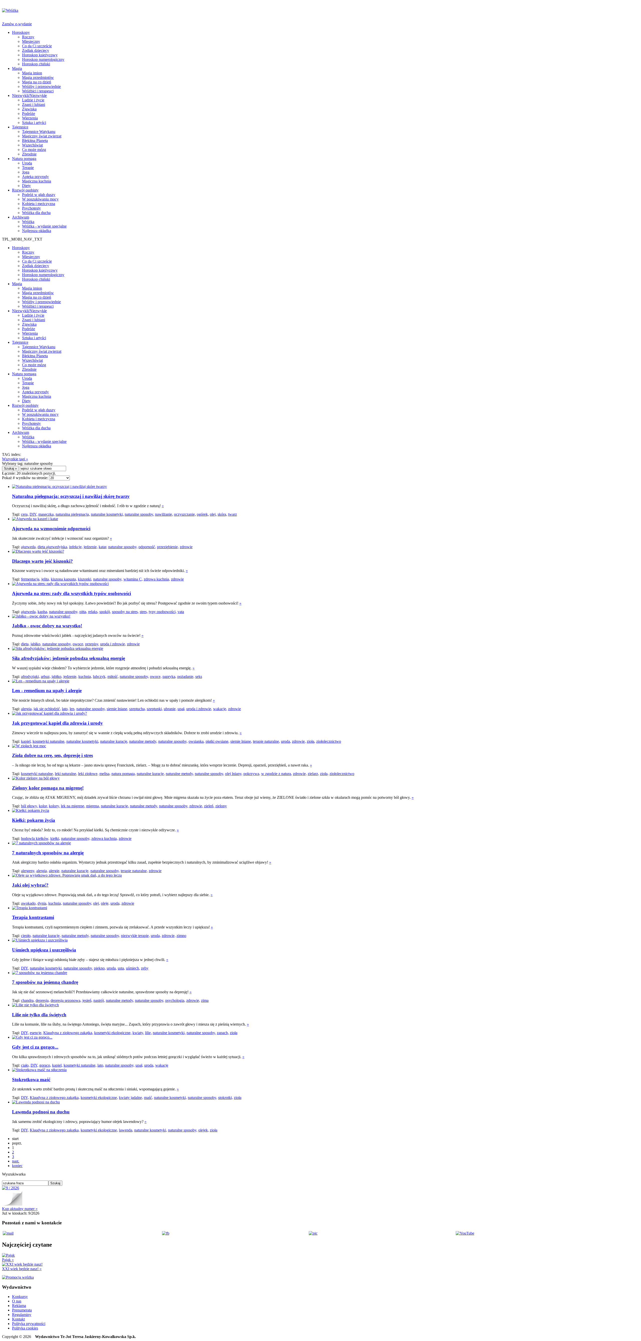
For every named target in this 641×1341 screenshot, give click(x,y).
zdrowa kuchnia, (157, 579)
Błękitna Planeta (35, 140)
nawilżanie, (164, 514)
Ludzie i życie (33, 100)
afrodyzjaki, (30, 676)
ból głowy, (29, 806)
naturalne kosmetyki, (107, 514)
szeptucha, (137, 709)
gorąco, (45, 1065)
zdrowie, (299, 741)
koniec (17, 1166)
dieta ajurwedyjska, (53, 547)
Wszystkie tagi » (15, 459)
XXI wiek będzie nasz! (22, 1269)
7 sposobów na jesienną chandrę (45, 982)
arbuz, (46, 676)
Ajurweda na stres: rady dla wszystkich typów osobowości (71, 593)
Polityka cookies (25, 1328)
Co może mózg (34, 149)
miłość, (113, 676)
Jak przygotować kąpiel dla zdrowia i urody (57, 723)
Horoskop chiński (36, 64)
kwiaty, (138, 1033)
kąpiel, (26, 741)
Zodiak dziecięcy (35, 50)
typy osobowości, (163, 612)
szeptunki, (155, 709)
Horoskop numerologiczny (43, 59)
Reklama (19, 1305)
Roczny (28, 37)
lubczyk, (99, 676)
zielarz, (313, 774)
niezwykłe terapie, (135, 935)
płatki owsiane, (217, 741)
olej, (213, 514)
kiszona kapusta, (64, 579)
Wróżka (28, 222)
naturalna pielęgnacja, (73, 514)
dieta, (25, 644)
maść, (148, 1097)
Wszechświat (32, 145)
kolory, (54, 806)
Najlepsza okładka (36, 231)
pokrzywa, (251, 774)
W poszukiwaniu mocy (40, 199)
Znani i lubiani (33, 104)
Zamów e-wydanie (17, 24)
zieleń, (209, 806)
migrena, (93, 806)
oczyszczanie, (185, 514)
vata (181, 612)
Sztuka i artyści (34, 122)
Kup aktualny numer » (20, 1209)
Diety (26, 185)
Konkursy (20, 1296)
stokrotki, (225, 1097)
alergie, (54, 871)
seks (198, 676)
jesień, (87, 1000)
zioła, (311, 741)
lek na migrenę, (73, 806)
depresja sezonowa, (66, 1000)
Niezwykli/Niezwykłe (29, 95)
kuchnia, (85, 676)
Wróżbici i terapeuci (38, 91)
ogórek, (203, 514)
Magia (17, 68)
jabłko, (36, 644)
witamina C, (133, 579)
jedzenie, (91, 547)
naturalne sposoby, (139, 514)
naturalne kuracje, (114, 741)
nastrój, (99, 1000)
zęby (144, 968)
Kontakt (18, 1319)
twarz (232, 514)
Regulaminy (21, 1314)
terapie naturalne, (266, 741)
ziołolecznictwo (328, 741)
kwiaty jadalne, (131, 1097)
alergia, (27, 709)
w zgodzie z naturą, (276, 774)
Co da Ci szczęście (37, 46)
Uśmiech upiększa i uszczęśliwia (44, 949)
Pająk (8, 1260)
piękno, (100, 968)
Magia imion (32, 73)
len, (72, 709)
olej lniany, (233, 774)
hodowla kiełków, (35, 838)
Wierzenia (30, 118)
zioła (233, 1033)
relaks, (93, 612)
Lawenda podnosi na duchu (41, 1111)
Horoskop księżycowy (40, 55)
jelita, (45, 579)
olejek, (203, 1130)
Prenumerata (22, 1310)
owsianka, (197, 741)
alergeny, (28, 871)
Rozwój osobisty (25, 190)
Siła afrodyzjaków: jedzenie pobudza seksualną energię (68, 658)
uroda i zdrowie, (113, 644)
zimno (181, 935)
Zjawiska (29, 109)
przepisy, (92, 644)
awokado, (29, 903)
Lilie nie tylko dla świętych (39, 1014)
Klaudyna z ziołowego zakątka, (68, 1033)
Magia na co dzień (36, 82)
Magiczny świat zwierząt (41, 136)
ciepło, (26, 935)
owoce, (78, 644)
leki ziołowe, (88, 774)
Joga (25, 172)
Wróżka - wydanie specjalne (44, 226)
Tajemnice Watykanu (38, 131)
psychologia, (175, 1000)
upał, (181, 709)
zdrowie (186, 547)
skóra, (222, 514)
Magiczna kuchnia (36, 181)
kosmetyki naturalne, (49, 741)
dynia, (42, 903)
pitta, (83, 612)
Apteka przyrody (35, 176)
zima (205, 1000)
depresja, (43, 1000)
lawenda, (126, 1130)
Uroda (27, 163)
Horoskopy (21, 32)
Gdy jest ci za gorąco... (35, 1047)
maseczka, (46, 514)
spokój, (105, 612)
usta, (121, 968)
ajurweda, (29, 547)
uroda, (286, 741)
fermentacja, (30, 579)
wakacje (161, 1065)
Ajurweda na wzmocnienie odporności (51, 528)
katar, (103, 547)
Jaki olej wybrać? (30, 885)
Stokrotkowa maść (31, 1079)
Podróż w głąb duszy (38, 195)
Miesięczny (31, 41)
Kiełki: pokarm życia (33, 820)
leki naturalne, (66, 774)
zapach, (223, 1033)
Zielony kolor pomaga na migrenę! (48, 788)
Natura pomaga (24, 158)
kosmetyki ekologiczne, (112, 1033)
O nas (16, 1301)
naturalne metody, (143, 741)
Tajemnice (20, 127)
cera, (25, 514)
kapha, (43, 612)
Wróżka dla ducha (36, 213)
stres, (144, 612)
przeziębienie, (168, 547)
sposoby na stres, (125, 612)
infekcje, (76, 547)
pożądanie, (185, 676)
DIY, (33, 514)
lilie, (148, 1033)
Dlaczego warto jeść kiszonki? (42, 561)
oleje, (105, 903)
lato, (65, 709)
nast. (15, 1161)
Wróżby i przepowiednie (41, 86)
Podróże (28, 113)
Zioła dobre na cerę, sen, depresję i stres (52, 755)
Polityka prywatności (28, 1323)
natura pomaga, (123, 774)
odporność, (147, 547)
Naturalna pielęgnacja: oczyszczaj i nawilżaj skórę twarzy (71, 496)
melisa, (104, 774)
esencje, (36, 1033)
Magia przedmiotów (38, 77)
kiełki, (55, 838)
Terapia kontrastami (33, 917)
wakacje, (220, 709)
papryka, (169, 676)
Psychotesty (31, 208)
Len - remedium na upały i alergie (47, 690)
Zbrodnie (29, 154)
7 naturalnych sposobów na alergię (48, 852)
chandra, (28, 1000)
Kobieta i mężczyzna (38, 204)
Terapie (28, 167)
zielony (221, 806)
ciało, (25, 1065)
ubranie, (170, 709)
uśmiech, (133, 968)
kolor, (43, 806)
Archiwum (20, 217)
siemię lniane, (117, 709)
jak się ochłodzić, (47, 709)
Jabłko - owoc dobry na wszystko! (47, 625)
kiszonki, (85, 579)
